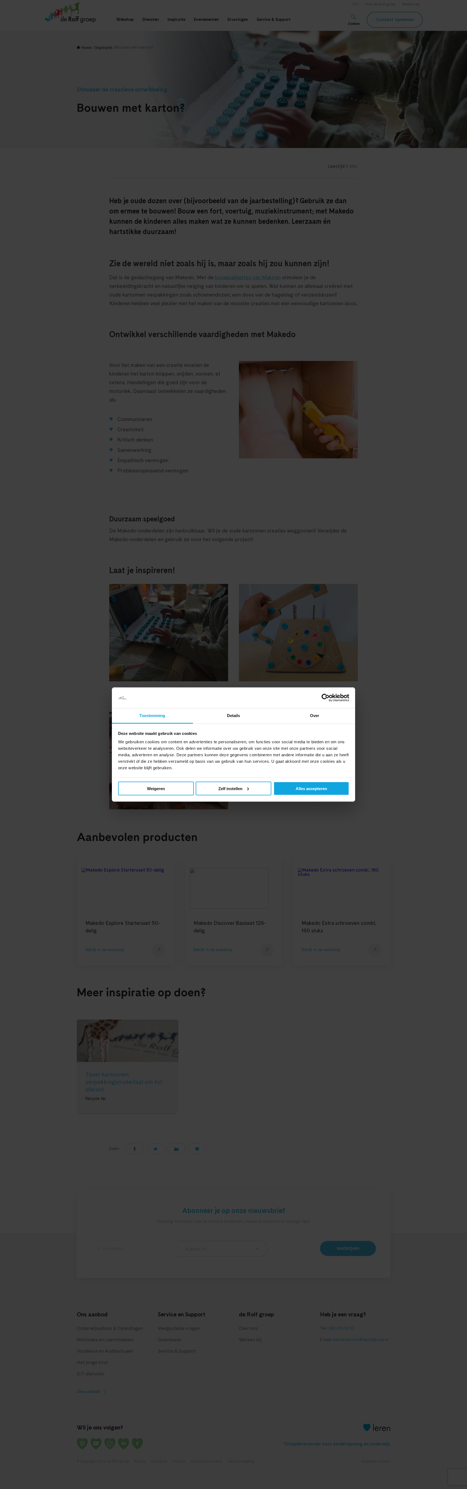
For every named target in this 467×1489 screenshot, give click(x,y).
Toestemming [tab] (152, 715)
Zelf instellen (230, 788)
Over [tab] (314, 715)
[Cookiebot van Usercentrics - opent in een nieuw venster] (325, 698)
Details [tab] (233, 715)
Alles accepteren (311, 788)
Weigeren (156, 788)
